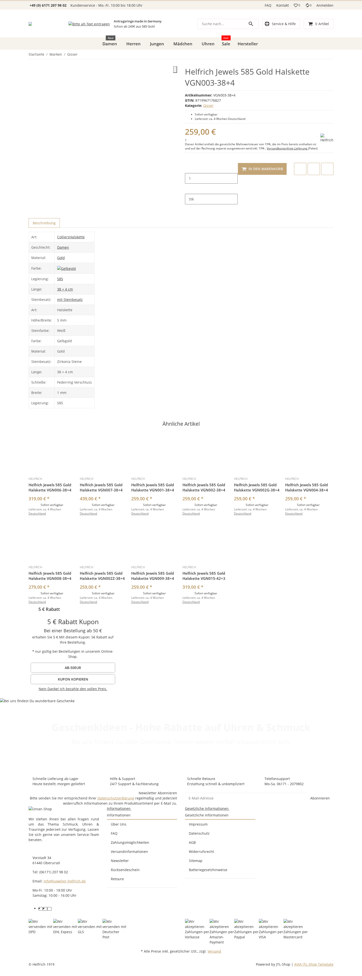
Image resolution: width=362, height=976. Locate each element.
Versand (214, 951)
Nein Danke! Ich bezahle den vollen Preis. (73, 688)
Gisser (208, 105)
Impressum (198, 824)
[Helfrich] (326, 138)
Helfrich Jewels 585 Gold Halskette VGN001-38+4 (152, 487)
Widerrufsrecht (201, 851)
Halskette (77, 237)
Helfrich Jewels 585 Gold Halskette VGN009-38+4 (152, 576)
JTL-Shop (283, 964)
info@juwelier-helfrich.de (65, 881)
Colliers (63, 237)
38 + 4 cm (65, 289)
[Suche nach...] (253, 24)
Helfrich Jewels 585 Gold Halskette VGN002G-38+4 (257, 487)
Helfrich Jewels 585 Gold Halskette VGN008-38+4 (50, 576)
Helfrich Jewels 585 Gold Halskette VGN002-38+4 (203, 487)
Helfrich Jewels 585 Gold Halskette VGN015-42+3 (203, 576)
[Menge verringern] (189, 168)
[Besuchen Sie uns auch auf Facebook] (40, 909)
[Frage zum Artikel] (327, 169)
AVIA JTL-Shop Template (313, 964)
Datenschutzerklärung (116, 798)
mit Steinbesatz (70, 299)
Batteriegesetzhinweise (208, 869)
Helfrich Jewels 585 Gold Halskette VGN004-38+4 (306, 487)
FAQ (268, 5)
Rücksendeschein (125, 869)
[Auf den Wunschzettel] (314, 169)
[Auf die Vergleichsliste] (300, 169)
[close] (175, 69)
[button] (297, 5)
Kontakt (282, 5)
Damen (63, 247)
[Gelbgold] (66, 268)
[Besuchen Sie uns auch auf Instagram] (49, 909)
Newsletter (120, 860)
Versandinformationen (129, 851)
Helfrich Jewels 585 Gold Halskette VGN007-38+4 (101, 487)
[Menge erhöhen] (189, 189)
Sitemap (195, 860)
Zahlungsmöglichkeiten (130, 842)
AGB (192, 842)
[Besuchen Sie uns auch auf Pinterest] (45, 909)
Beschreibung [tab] (44, 223)
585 (60, 279)
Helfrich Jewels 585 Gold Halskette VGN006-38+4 (50, 487)
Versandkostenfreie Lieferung (287, 148)
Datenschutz (199, 833)
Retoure (117, 879)
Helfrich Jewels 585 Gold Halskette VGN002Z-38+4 (102, 576)
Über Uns (118, 824)
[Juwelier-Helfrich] (30, 24)
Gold (61, 257)
